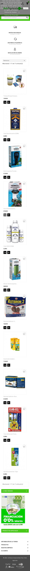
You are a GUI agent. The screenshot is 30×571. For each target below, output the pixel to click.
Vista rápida (8, 102)
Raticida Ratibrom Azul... (11, 396)
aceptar (25, 8)
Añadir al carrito (5, 102)
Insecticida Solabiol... (9, 359)
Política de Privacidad (11, 15)
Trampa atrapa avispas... (11, 96)
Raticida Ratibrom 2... (10, 321)
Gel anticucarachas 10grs (11, 471)
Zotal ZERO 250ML (9, 246)
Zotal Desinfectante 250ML (11, 133)
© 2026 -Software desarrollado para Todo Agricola (15, 559)
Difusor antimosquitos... (10, 283)
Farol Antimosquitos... (10, 208)
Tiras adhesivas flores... (10, 434)
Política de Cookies (11, 12)
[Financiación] (13, 510)
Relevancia (14, 61)
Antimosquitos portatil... (10, 171)
